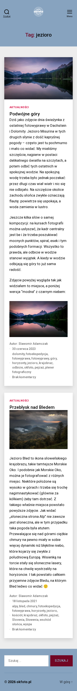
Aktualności (19, 107)
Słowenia (32, 619)
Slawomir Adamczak (33, 343)
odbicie (17, 367)
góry (53, 358)
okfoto (28, 367)
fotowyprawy (40, 358)
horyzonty (19, 363)
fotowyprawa (21, 358)
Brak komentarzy (24, 377)
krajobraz (46, 363)
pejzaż (39, 367)
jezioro (32, 363)
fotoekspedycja (37, 354)
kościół (17, 615)
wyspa (27, 624)
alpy (15, 606)
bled (22, 606)
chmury (32, 606)
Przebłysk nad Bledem (32, 407)
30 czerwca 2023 (24, 349)
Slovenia (18, 619)
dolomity (18, 354)
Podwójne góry (24, 113)
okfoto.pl (23, 682)
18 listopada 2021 (24, 601)
